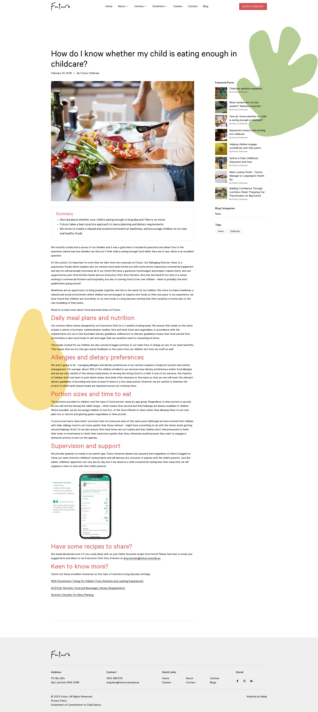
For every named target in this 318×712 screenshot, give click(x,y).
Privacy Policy (59, 701)
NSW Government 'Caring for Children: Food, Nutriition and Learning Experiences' (97, 581)
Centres (214, 678)
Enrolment (158, 6)
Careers (166, 683)
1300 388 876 (114, 678)
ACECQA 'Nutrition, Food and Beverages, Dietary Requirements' (88, 588)
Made (264, 697)
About (189, 678)
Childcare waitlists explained (245, 88)
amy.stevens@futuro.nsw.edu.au (142, 558)
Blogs (213, 683)
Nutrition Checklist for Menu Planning (72, 595)
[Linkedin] (251, 681)
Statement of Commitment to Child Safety (76, 705)
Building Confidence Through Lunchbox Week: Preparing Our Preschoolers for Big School (247, 192)
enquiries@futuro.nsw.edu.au (122, 683)
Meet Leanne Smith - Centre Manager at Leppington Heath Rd (246, 176)
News (218, 214)
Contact (190, 683)
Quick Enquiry (253, 6)
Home (165, 678)
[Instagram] (244, 681)
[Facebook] (237, 681)
